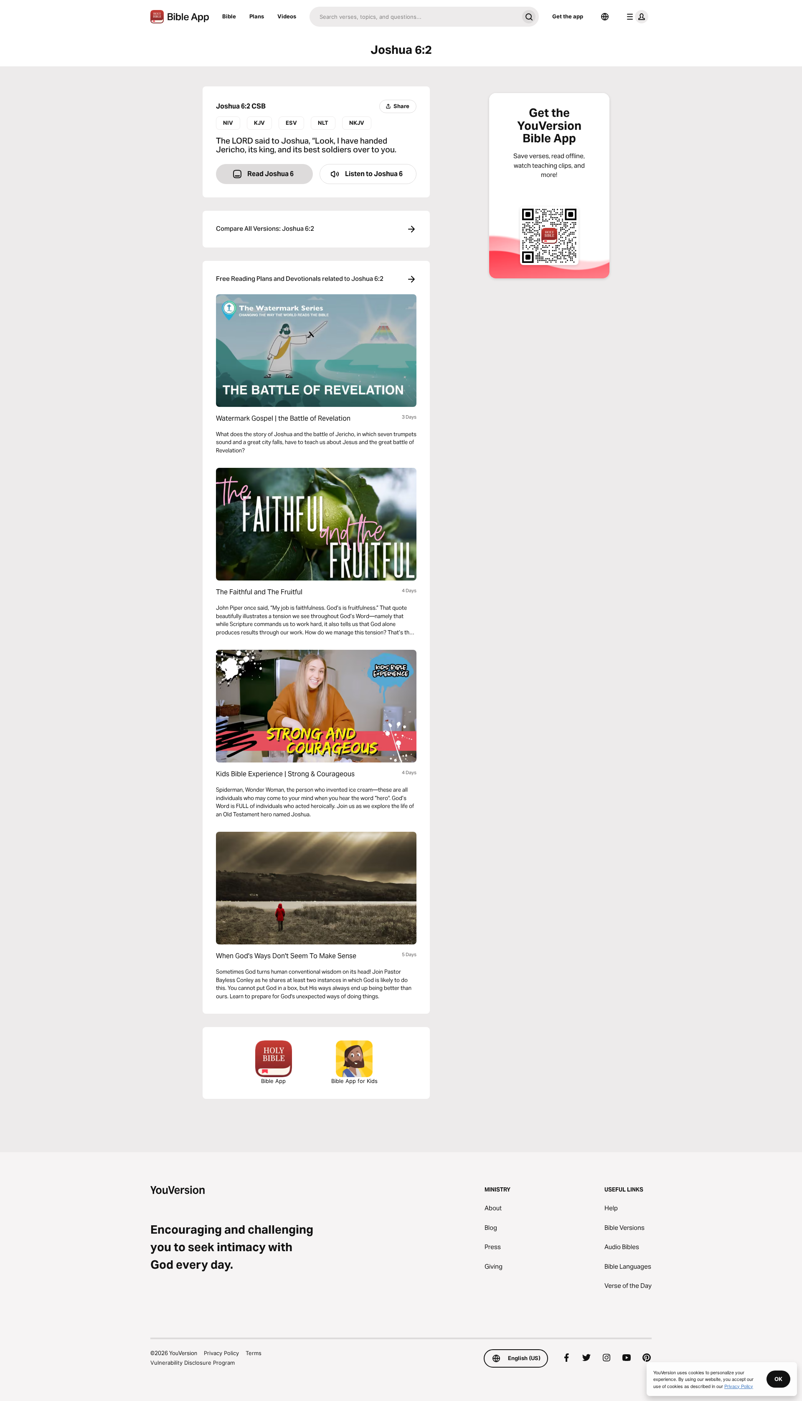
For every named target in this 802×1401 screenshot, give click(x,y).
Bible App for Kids (354, 1081)
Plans (256, 16)
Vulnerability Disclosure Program (192, 1362)
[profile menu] (636, 16)
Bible (229, 16)
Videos (286, 16)
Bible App (273, 1081)
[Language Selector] (604, 16)
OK (778, 1379)
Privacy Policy (221, 1353)
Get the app (567, 16)
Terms (253, 1353)
